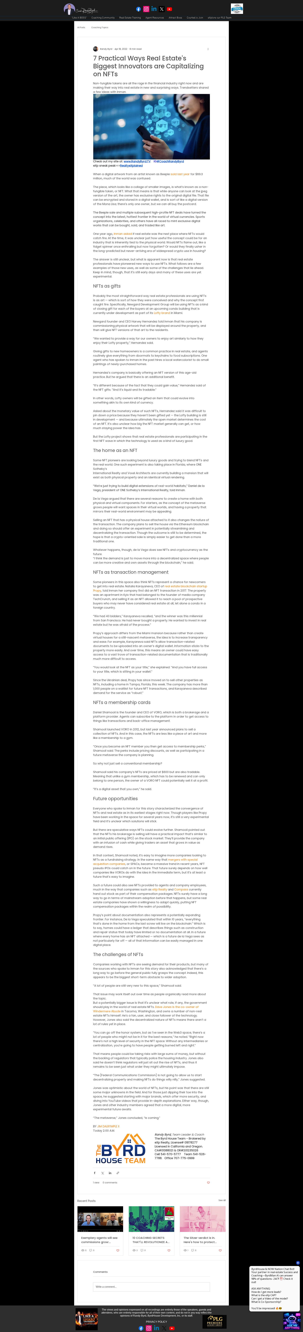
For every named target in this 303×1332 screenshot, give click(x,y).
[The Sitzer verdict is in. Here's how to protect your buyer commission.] (203, 1219)
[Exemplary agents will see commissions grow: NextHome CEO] (100, 1219)
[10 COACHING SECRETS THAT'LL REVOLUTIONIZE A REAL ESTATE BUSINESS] (151, 1219)
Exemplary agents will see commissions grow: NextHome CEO (99, 1240)
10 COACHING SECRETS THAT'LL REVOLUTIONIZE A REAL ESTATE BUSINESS (150, 1240)
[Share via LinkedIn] (110, 1172)
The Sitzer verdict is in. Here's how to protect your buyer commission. (201, 1240)
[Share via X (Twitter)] (102, 1172)
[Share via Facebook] (94, 1172)
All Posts (81, 27)
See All (222, 1200)
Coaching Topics (99, 27)
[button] (103, 17)
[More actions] (208, 49)
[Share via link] (117, 1172)
